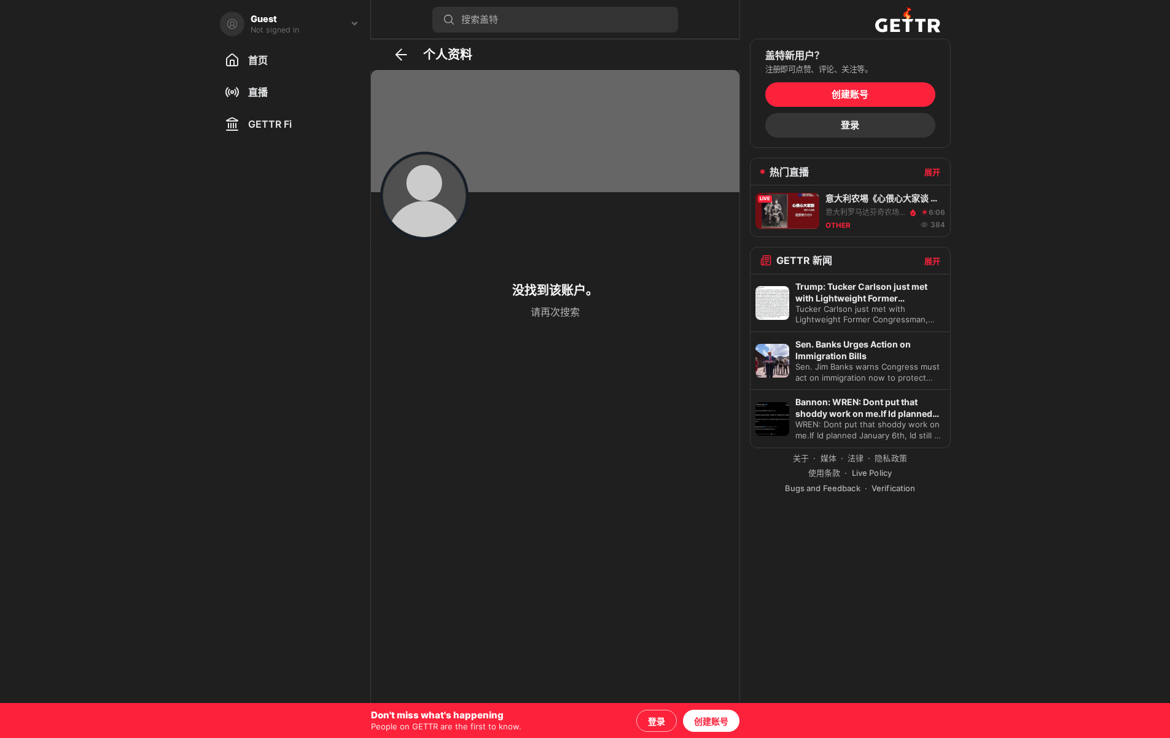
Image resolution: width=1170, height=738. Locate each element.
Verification (894, 488)
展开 (932, 172)
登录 (656, 721)
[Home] (907, 19)
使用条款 (824, 473)
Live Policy (872, 473)
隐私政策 (891, 458)
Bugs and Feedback (822, 488)
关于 (801, 458)
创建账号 (711, 721)
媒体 (829, 458)
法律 (856, 458)
